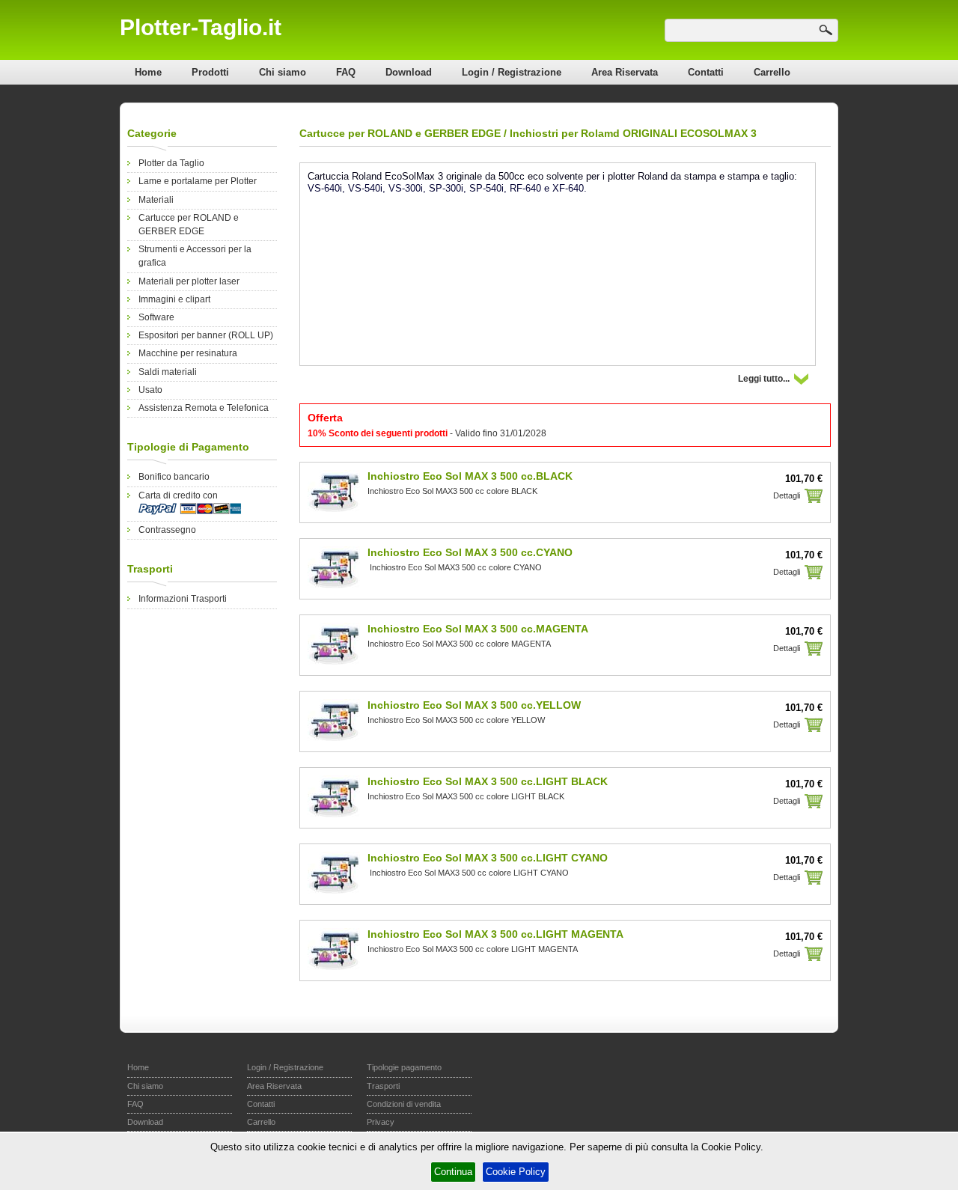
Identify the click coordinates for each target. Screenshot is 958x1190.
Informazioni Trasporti (182, 599)
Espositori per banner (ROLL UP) (205, 335)
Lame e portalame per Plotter (197, 181)
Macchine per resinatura (187, 353)
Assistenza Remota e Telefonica (203, 408)
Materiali (156, 200)
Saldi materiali (167, 372)
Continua (453, 1171)
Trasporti (383, 1085)
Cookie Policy (516, 1171)
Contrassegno (167, 530)
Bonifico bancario (174, 477)
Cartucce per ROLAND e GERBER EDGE (400, 133)
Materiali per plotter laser (189, 281)
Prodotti (210, 72)
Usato (150, 390)
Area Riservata (624, 72)
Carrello (772, 72)
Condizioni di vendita (404, 1103)
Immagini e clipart (174, 299)
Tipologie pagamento (404, 1067)
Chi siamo (282, 72)
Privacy (380, 1121)
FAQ (346, 72)
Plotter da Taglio (171, 163)
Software (156, 317)
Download (408, 72)
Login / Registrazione (511, 72)
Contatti (706, 72)
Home (148, 72)
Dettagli (786, 495)
